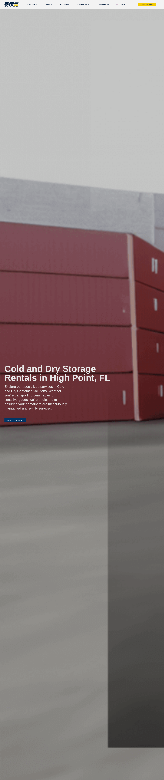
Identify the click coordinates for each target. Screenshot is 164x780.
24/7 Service (64, 4)
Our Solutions (83, 4)
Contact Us (104, 4)
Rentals (48, 4)
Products (31, 4)
